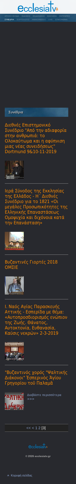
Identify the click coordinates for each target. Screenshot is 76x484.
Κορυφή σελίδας (21, 475)
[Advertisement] (38, 62)
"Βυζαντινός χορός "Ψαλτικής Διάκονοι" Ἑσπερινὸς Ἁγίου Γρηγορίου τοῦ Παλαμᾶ (36, 378)
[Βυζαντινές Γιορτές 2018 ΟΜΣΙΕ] (14, 285)
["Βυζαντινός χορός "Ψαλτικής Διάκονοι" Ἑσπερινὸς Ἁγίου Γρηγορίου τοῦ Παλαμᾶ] (14, 401)
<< (28, 428)
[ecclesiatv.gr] (38, 7)
